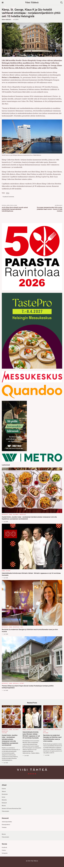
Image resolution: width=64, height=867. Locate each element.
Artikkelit (5, 514)
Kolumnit (16, 514)
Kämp (7, 193)
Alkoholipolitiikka (7, 821)
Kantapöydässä (6, 824)
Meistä (4, 805)
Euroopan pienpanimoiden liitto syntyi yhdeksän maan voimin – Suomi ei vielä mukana (49, 209)
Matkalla (16, 683)
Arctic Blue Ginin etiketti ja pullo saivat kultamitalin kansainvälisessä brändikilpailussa (15, 209)
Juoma (3, 797)
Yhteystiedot (5, 811)
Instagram (4, 853)
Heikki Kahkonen (6, 19)
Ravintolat (23, 514)
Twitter (4, 850)
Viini (21, 627)
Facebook (4, 847)
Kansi (10, 514)
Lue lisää (6, 521)
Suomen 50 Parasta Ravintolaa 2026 (11, 808)
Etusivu (4, 788)
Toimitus (4, 827)
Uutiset (8, 570)
